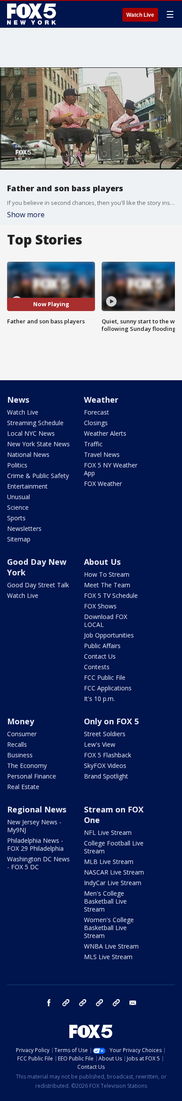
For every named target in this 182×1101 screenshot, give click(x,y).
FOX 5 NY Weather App (110, 469)
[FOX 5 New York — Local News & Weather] (32, 14)
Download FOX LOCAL (105, 620)
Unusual (18, 497)
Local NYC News (31, 433)
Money (20, 721)
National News (28, 454)
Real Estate (23, 786)
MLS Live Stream (108, 957)
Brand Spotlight (106, 776)
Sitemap (18, 539)
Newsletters (24, 528)
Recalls (17, 744)
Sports (16, 518)
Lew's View (99, 744)
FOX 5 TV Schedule (111, 595)
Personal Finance (31, 776)
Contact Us (100, 656)
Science (18, 507)
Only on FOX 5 (111, 721)
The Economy (27, 765)
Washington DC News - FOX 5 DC (38, 863)
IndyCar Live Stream (112, 883)
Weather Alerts (105, 433)
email (133, 1003)
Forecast (96, 412)
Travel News (102, 454)
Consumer (22, 734)
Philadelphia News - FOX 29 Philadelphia (35, 844)
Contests (97, 667)
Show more (26, 214)
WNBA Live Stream (111, 946)
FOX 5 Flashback (107, 755)
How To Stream (106, 574)
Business (20, 755)
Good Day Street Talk (38, 585)
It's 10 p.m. (99, 698)
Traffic (93, 444)
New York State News (38, 444)
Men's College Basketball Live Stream (105, 901)
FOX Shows (100, 606)
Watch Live (140, 15)
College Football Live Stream (114, 847)
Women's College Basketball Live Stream (109, 928)
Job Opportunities (109, 635)
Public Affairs (102, 645)
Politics (17, 465)
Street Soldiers (104, 734)
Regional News (36, 809)
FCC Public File (104, 677)
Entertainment (27, 486)
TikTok (83, 1003)
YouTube (99, 1003)
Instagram (66, 1003)
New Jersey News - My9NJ (34, 826)
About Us (102, 561)
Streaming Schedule (35, 423)
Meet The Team (107, 585)
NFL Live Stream (108, 832)
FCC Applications (108, 688)
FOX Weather (103, 483)
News (18, 399)
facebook (49, 1003)
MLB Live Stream (108, 861)
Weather (101, 399)
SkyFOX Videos (105, 765)
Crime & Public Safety (38, 475)
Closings (96, 423)
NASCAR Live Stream (114, 872)
